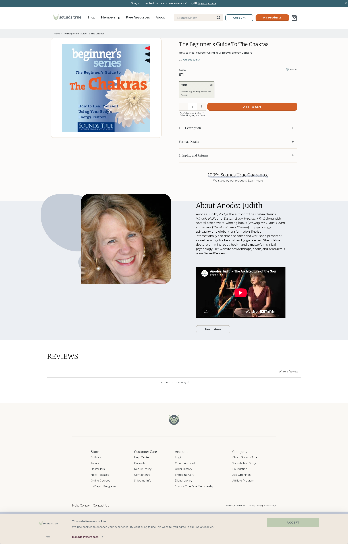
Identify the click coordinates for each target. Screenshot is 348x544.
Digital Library (183, 480)
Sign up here (207, 3)
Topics (95, 463)
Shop (91, 17)
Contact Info (142, 474)
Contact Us (101, 505)
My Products (272, 17)
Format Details (189, 141)
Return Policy (143, 469)
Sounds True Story (244, 463)
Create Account (185, 463)
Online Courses (100, 480)
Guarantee (140, 463)
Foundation (239, 469)
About (160, 17)
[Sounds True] (67, 18)
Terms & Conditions (235, 505)
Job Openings (241, 474)
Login (178, 457)
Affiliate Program (243, 480)
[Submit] (219, 17)
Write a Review (288, 371)
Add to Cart (252, 107)
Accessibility (269, 505)
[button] (196, 89)
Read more (213, 329)
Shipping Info (143, 480)
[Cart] (294, 17)
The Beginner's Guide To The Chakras (83, 33)
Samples (293, 69)
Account (239, 17)
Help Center (142, 457)
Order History (183, 469)
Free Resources (138, 17)
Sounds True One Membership (194, 486)
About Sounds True (244, 457)
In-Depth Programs (103, 486)
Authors (96, 457)
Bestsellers (98, 469)
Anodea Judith (191, 59)
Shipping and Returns (193, 155)
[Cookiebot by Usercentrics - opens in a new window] (48, 537)
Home (57, 33)
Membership (110, 17)
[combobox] (198, 17)
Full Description (190, 128)
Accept (293, 522)
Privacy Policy (254, 505)
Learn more (255, 180)
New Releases (100, 474)
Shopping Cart (184, 474)
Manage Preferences (85, 536)
